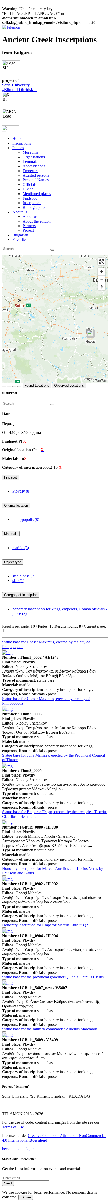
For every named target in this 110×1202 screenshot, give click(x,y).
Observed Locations (69, 385)
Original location (16, 505)
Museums (30, 152)
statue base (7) (23, 576)
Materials (11, 534)
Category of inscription (20, 595)
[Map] (55, 319)
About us (30, 216)
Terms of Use (13, 1127)
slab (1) (18, 580)
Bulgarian (20, 235)
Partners (29, 226)
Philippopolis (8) (25, 519)
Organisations (34, 157)
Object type (12, 562)
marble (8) (20, 548)
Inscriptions (21, 143)
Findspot (30, 198)
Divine (28, 189)
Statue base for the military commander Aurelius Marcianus (49, 1029)
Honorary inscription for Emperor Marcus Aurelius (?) (45, 925)
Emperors (30, 171)
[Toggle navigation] (4, 131)
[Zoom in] (101, 271)
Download (38, 1140)
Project (28, 230)
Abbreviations (34, 166)
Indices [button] (18, 148)
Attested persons (36, 175)
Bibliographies (34, 207)
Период (8, 424)
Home (17, 138)
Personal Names (36, 180)
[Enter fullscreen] (101, 261)
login (30, 1149)
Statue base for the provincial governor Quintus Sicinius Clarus (53, 977)
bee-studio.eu (13, 1149)
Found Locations (37, 385)
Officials (29, 184)
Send (8, 1183)
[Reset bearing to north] (101, 286)
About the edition (37, 221)
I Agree (25, 1197)
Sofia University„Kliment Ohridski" (19, 87)
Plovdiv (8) (21, 491)
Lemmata (30, 161)
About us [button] (19, 212)
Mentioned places (37, 193)
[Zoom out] (101, 279)
